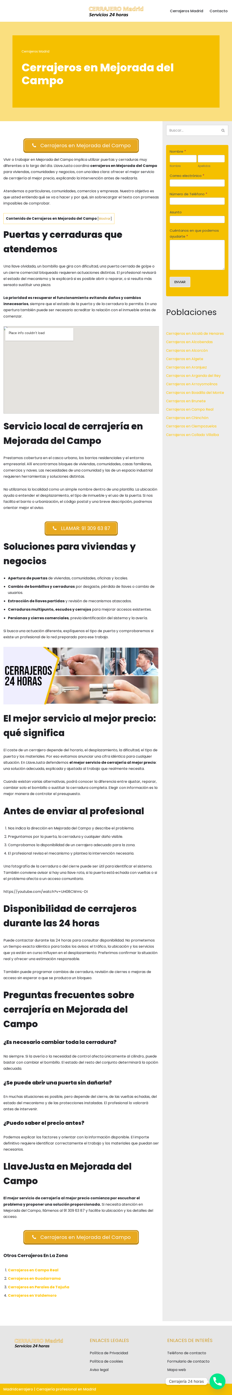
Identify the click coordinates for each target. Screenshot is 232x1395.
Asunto (176, 212)
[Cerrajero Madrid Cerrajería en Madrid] (116, 11)
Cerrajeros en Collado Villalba (192, 434)
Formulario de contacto (188, 1361)
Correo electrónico (187, 175)
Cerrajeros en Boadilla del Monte (195, 392)
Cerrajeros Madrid (186, 11)
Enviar (180, 281)
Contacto (219, 11)
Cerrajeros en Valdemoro (32, 1295)
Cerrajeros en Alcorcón (187, 350)
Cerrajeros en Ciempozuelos (191, 426)
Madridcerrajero (18, 1389)
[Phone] (217, 1381)
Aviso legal (99, 1369)
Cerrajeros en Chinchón (187, 417)
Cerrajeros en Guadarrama (34, 1278)
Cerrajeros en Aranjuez (186, 367)
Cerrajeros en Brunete (186, 401)
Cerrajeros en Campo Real (33, 1270)
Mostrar (105, 219)
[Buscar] (223, 130)
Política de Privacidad (109, 1353)
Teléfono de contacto (186, 1353)
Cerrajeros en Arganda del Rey (193, 375)
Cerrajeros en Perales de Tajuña (38, 1287)
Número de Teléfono (188, 194)
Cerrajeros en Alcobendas (189, 342)
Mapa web (176, 1369)
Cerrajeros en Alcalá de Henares (195, 333)
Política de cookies (106, 1361)
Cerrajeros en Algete (184, 358)
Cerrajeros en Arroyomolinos (192, 384)
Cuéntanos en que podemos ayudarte (194, 233)
